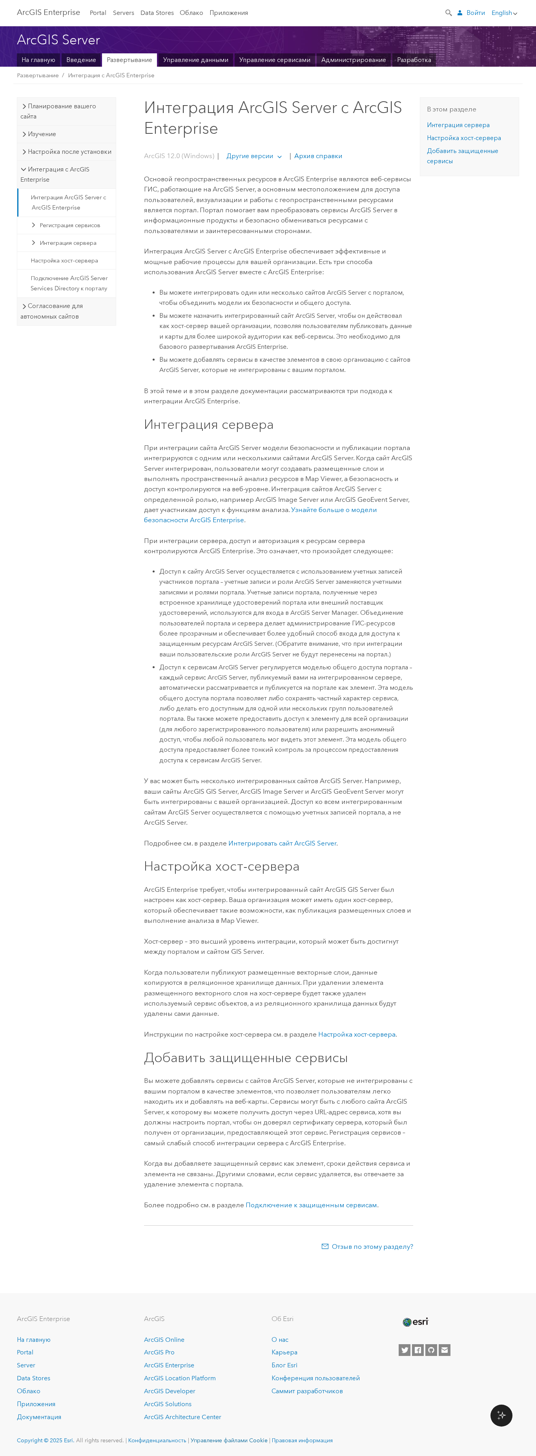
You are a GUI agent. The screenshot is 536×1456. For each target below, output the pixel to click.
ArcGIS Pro (159, 1352)
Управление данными (195, 60)
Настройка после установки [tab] (69, 151)
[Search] (449, 12)
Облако (191, 12)
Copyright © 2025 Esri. (46, 1440)
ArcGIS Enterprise (48, 12)
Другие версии (249, 156)
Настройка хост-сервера (64, 260)
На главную (38, 60)
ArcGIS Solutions (167, 1404)
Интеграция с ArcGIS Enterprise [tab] (54, 174)
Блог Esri (284, 1365)
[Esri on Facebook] (418, 1350)
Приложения (229, 12)
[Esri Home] (415, 1322)
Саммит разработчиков (307, 1391)
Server (26, 1365)
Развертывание (129, 60)
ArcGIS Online (164, 1339)
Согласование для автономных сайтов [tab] (51, 311)
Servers (123, 12)
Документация (39, 1417)
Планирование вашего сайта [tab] (58, 111)
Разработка (414, 60)
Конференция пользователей (316, 1378)
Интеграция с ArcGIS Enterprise (111, 75)
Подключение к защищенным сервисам (311, 1205)
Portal (98, 12)
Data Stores (157, 12)
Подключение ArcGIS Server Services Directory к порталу (69, 283)
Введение (81, 60)
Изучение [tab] (42, 134)
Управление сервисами (274, 60)
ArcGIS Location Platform (180, 1378)
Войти (476, 12)
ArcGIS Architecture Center (182, 1417)
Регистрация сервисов (70, 225)
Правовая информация (302, 1440)
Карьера (284, 1352)
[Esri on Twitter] (404, 1350)
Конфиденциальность (157, 1440)
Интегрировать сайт (282, 843)
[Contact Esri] (444, 1350)
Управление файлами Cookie (229, 1440)
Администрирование (353, 60)
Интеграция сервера (68, 242)
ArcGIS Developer (169, 1391)
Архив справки (318, 156)
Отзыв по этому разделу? (372, 1246)
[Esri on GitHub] (431, 1350)
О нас (280, 1339)
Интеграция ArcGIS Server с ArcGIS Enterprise (68, 202)
